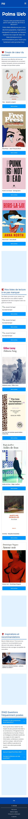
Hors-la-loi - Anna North (9, 239)
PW (3, 3)
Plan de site (14, 809)
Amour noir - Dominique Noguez (11, 584)
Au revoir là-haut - (7, 310)
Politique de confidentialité (14, 814)
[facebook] (14, 805)
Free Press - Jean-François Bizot (11, 148)
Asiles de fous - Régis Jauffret (11, 484)
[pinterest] (16, 805)
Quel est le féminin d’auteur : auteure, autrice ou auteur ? (13, 666)
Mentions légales (14, 811)
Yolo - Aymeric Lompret (9, 102)
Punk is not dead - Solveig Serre (11, 190)
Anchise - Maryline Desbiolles (10, 533)
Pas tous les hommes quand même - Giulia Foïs (12, 433)
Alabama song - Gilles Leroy (10, 385)
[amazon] (12, 805)
